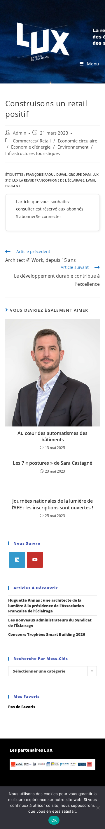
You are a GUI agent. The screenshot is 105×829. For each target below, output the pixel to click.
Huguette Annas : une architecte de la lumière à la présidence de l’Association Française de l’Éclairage (46, 605)
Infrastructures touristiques (32, 153)
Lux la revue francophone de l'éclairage (48, 180)
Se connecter (48, 216)
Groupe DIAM (80, 174)
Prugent (12, 186)
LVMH (90, 180)
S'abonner (26, 216)
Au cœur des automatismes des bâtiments (53, 436)
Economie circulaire (77, 141)
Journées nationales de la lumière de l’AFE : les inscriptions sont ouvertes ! (52, 504)
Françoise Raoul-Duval (46, 174)
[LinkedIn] (17, 560)
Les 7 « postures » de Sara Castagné (52, 463)
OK (54, 820)
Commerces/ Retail (32, 141)
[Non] (98, 808)
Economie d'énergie (30, 147)
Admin (19, 133)
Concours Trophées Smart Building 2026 (46, 634)
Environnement (72, 147)
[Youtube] (35, 560)
